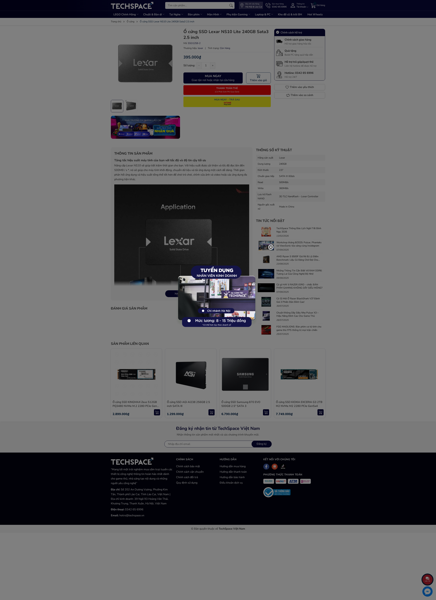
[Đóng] (270, 247)
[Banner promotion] (216, 298)
